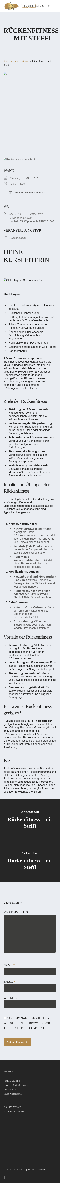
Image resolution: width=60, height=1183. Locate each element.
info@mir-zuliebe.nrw (17, 1111)
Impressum (29, 1169)
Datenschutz (41, 1169)
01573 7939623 (13, 1107)
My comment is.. (17, 912)
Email (9, 981)
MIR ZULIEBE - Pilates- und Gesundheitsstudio (26, 215)
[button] (55, 6)
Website (10, 998)
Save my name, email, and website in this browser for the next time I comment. (27, 1023)
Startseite (8, 61)
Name (9, 965)
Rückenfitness (18, 238)
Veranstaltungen (22, 61)
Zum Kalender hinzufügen (29, 193)
